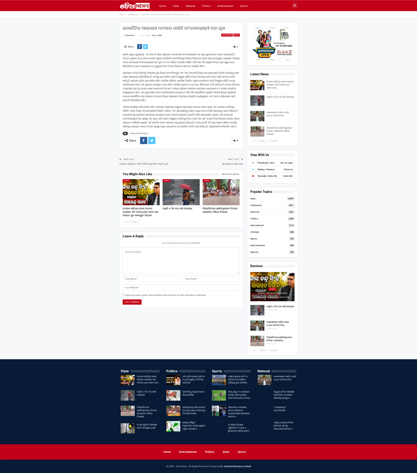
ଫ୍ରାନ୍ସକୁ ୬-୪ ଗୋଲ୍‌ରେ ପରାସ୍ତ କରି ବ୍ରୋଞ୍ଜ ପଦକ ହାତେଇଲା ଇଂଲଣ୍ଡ (239, 394)
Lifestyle (254, 232)
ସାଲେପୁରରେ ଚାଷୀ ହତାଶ (232, 164)
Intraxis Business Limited (237, 466)
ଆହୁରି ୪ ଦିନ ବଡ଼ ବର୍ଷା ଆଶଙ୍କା (280, 97)
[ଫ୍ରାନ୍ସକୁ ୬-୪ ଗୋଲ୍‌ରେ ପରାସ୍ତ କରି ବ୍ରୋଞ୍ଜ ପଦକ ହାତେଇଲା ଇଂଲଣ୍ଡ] (219, 395)
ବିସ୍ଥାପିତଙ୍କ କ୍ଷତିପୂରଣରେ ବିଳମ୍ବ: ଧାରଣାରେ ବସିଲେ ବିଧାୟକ (279, 130)
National (190, 6)
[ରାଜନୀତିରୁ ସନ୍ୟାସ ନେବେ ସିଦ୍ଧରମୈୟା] (173, 395)
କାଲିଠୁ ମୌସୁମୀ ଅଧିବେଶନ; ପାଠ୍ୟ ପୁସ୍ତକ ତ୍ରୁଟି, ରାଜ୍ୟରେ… (193, 425)
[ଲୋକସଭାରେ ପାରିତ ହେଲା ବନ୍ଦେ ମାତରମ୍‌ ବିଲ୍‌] (257, 116)
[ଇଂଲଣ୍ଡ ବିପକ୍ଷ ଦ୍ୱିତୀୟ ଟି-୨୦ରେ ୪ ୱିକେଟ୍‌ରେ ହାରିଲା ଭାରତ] (219, 428)
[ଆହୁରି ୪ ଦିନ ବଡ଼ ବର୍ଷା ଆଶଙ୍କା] (181, 192)
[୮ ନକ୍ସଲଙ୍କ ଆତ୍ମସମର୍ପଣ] (265, 411)
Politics (206, 6)
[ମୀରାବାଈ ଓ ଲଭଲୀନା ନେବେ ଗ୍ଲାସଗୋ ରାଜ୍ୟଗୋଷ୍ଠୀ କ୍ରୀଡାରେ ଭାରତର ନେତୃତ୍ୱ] (219, 411)
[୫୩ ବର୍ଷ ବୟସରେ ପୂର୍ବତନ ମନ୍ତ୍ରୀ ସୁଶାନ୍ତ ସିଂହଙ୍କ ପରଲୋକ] (173, 380)
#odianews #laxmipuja (139, 133)
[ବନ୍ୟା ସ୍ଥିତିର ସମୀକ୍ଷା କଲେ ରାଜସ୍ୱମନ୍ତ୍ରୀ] (128, 428)
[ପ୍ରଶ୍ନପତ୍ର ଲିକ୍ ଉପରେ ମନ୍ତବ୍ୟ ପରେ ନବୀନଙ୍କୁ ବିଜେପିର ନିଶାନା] (173, 411)
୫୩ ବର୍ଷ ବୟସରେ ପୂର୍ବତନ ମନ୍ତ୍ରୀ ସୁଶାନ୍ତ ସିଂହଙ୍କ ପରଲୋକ (193, 379)
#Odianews (227, 35)
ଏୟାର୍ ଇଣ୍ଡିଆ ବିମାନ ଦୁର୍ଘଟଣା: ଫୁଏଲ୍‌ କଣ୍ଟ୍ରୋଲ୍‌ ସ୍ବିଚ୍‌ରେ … (284, 425)
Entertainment (225, 6)
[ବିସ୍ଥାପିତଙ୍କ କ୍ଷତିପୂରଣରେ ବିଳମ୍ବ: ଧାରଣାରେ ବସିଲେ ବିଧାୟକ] (221, 192)
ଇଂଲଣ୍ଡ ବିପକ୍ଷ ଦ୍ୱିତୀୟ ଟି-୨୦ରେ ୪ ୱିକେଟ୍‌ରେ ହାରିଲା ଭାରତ (238, 427)
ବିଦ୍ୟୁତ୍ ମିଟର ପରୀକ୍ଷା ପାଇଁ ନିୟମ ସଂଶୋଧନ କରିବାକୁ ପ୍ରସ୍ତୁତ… (284, 394)
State (176, 6)
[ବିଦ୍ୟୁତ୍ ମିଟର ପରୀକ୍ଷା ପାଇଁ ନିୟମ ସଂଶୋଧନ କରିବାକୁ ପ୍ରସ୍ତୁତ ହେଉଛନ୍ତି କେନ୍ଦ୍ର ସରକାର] (265, 395)
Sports (244, 6)
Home (162, 6)
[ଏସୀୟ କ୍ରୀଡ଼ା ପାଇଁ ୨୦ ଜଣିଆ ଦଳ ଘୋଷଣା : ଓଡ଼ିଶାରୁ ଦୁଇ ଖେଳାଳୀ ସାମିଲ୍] (219, 380)
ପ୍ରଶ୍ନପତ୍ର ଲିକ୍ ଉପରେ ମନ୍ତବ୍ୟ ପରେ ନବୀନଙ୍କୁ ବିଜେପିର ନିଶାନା (193, 410)
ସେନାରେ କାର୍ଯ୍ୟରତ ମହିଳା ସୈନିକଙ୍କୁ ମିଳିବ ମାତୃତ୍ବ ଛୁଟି (143, 164)
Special (254, 252)
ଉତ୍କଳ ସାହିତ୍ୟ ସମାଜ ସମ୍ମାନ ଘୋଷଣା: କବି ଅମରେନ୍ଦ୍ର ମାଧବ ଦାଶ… (280, 84)
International (257, 225)
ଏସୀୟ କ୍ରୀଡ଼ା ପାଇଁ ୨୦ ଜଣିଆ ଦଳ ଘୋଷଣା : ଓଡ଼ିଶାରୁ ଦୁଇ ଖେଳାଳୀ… (238, 379)
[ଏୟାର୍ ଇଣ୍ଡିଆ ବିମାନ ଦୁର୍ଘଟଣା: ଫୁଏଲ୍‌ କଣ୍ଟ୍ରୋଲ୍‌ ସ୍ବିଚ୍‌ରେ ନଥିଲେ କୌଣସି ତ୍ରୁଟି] (265, 426)
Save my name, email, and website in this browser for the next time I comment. (166, 295)
